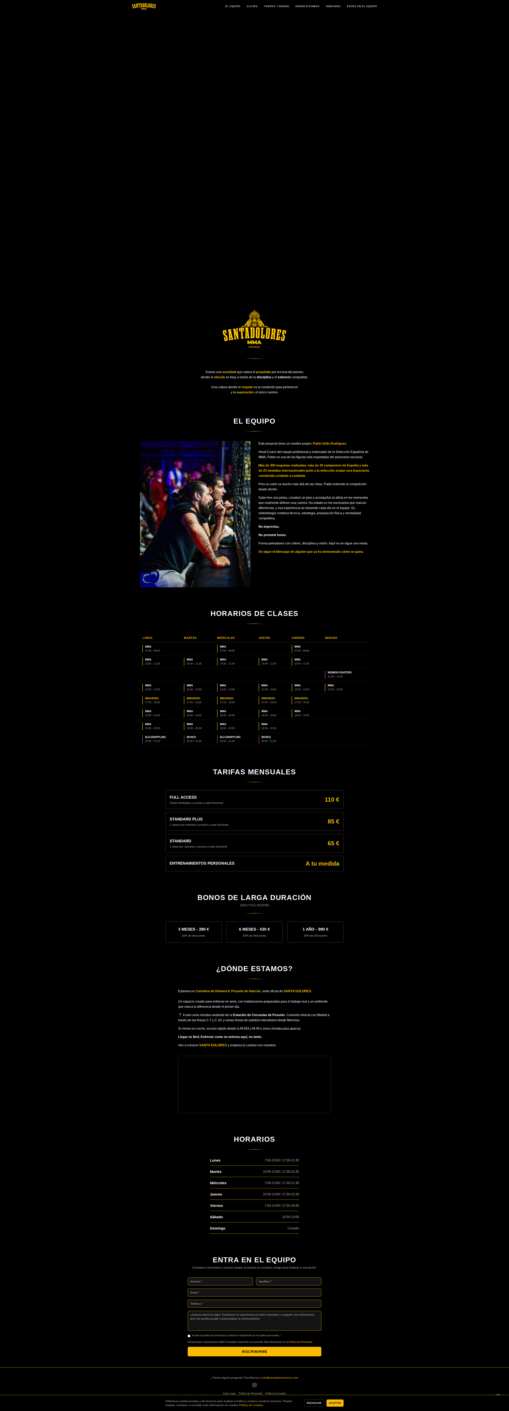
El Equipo (232, 6)
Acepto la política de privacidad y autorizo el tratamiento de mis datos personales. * (236, 1335)
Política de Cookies (275, 1393)
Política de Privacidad (300, 1342)
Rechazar (314, 1403)
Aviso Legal (229, 1393)
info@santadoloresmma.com (280, 1377)
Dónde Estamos (307, 6)
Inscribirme (254, 1352)
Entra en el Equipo (362, 6)
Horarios (333, 6)
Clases (252, 6)
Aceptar (335, 1403)
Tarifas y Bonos (276, 6)
